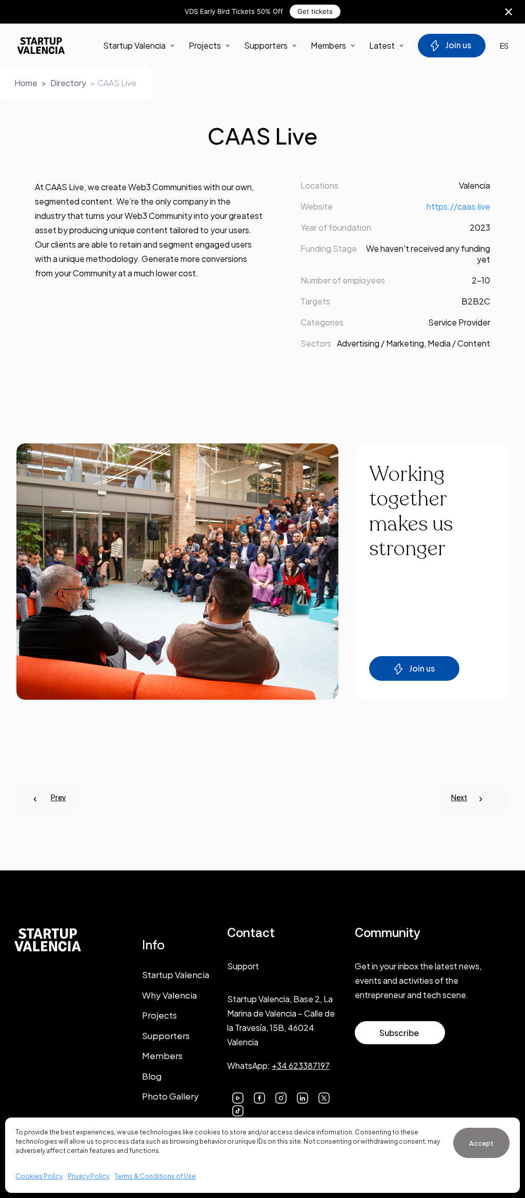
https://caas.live (458, 206)
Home (25, 82)
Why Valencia (169, 995)
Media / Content (459, 343)
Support (243, 966)
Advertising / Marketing (380, 343)
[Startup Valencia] (41, 45)
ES (504, 45)
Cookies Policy (39, 1176)
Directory (68, 82)
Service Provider (459, 322)
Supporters (266, 45)
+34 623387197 (301, 1065)
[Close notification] (508, 12)
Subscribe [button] (399, 1032)
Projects (205, 45)
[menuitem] (142, 45)
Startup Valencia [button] (134, 45)
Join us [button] (422, 668)
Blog (151, 1076)
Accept (481, 1143)
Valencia (474, 185)
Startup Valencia (175, 974)
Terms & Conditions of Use (155, 1176)
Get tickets (315, 11)
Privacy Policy (88, 1176)
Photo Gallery (170, 1096)
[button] (238, 1096)
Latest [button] (382, 45)
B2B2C (475, 301)
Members (328, 45)
